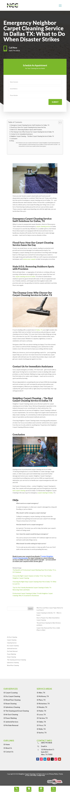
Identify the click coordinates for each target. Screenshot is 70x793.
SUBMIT (55, 102)
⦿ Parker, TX (41, 711)
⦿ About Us (7, 748)
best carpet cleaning (19, 490)
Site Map (33, 775)
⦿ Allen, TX (41, 693)
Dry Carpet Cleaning (13, 645)
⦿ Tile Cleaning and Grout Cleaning (16, 711)
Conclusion (14, 138)
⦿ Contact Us (8, 752)
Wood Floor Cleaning (13, 665)
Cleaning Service (11, 643)
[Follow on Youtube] (59, 759)
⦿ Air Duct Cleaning (10, 714)
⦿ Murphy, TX (42, 707)
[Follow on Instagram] (41, 759)
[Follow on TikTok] (55, 759)
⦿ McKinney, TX (43, 696)
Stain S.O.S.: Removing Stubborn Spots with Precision (26, 129)
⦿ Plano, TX (41, 700)
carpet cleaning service (43, 226)
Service (29, 790)
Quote (53, 790)
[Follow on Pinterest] (48, 759)
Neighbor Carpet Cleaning (27, 774)
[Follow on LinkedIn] (44, 759)
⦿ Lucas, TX (41, 714)
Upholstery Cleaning (13, 662)
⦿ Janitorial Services (10, 722)
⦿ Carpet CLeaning (10, 693)
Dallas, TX (39, 330)
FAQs (12, 141)
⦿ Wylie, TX (41, 729)
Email (41, 790)
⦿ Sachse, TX (41, 733)
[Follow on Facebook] (37, 759)
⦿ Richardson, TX (43, 704)
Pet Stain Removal (12, 651)
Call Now (13, 47)
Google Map (41, 775)
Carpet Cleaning (11, 640)
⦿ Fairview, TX (42, 718)
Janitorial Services (12, 648)
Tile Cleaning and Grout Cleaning (16, 660)
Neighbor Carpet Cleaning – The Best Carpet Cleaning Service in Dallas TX (32, 136)
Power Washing (11, 654)
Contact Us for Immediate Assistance (22, 134)
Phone (17, 790)
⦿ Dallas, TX (41, 722)
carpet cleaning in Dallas (45, 493)
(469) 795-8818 (46, 743)
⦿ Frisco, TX (41, 725)
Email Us (44, 746)
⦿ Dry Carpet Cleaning (11, 696)
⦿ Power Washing (10, 718)
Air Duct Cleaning (12, 637)
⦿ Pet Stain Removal (10, 725)
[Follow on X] (52, 759)
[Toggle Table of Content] (59, 122)
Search (30, 608)
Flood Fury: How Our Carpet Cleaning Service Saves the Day (28, 127)
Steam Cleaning (11, 657)
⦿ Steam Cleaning (9, 704)
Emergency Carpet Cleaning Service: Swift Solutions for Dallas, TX (30, 125)
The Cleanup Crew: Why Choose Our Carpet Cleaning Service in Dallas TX (32, 132)
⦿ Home (6, 744)
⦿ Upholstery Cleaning (11, 707)
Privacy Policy (53, 774)
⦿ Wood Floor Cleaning (11, 700)
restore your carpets (29, 259)
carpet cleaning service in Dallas (25, 276)
